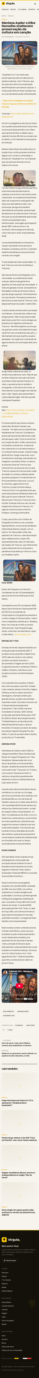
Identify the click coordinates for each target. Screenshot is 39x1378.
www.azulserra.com (22, 634)
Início (4, 16)
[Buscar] (35, 4)
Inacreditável (6, 1302)
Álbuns (4, 1324)
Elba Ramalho (8, 1011)
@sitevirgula (11, 1260)
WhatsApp (31, 1025)
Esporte (31, 9)
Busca (4, 1343)
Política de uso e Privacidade (12, 1350)
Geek (4, 1317)
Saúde (4, 1287)
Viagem (4, 1313)
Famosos (5, 9)
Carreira (4, 1310)
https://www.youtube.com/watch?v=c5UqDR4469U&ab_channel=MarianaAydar (18, 413)
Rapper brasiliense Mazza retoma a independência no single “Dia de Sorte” (18, 1175)
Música (13, 9)
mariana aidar (23, 1011)
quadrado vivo (9, 1015)
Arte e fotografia (8, 1321)
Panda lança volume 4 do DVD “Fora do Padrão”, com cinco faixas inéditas (19, 1139)
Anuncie (4, 1339)
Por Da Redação (8, 37)
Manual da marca (8, 1347)
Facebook (19, 1025)
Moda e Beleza (7, 1291)
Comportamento (8, 1306)
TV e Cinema (22, 9)
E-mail (10, 1030)
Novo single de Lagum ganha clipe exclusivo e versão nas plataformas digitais (18, 1212)
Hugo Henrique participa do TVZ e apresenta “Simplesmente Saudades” (17, 1102)
